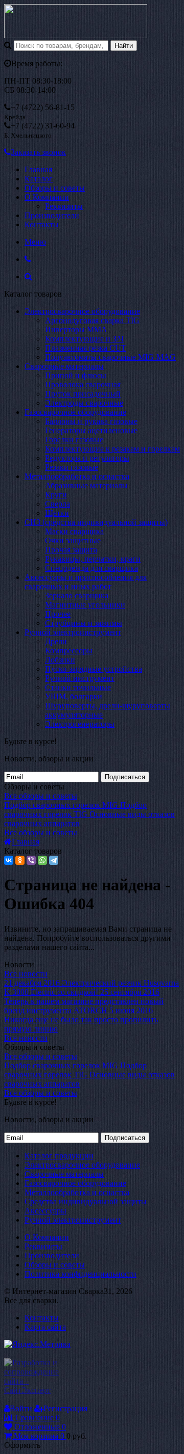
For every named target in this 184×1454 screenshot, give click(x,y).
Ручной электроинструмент (73, 632)
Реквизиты (64, 206)
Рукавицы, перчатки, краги (93, 558)
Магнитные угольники (85, 604)
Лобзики (60, 659)
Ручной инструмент (79, 678)
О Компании (47, 197)
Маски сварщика (74, 531)
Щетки (57, 513)
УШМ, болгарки (73, 696)
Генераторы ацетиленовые (91, 430)
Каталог (39, 178)
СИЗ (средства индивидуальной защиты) (96, 522)
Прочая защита (71, 549)
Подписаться (125, 777)
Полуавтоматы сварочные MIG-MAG (110, 357)
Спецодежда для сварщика (91, 568)
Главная (38, 169)
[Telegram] (53, 860)
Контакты (42, 224)
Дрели (56, 641)
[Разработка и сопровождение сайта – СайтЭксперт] (38, 1390)
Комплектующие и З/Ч (84, 338)
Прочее (58, 614)
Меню (35, 241)
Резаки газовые (71, 467)
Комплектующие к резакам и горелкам (112, 448)
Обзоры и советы (55, 187)
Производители (52, 215)
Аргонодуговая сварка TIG (92, 320)
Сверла (57, 503)
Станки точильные (78, 687)
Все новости (26, 973)
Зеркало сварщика (76, 595)
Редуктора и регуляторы (87, 458)
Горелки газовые (74, 439)
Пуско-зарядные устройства (93, 669)
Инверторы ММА (76, 329)
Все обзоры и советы (40, 795)
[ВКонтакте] (8, 860)
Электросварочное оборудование (82, 311)
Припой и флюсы (75, 375)
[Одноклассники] (20, 860)
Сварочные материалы (64, 366)
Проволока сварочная (83, 384)
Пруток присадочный (83, 393)
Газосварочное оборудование (75, 412)
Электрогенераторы (79, 724)
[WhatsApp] (42, 860)
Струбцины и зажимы (83, 623)
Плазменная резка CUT (85, 347)
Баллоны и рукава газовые (91, 421)
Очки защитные (73, 540)
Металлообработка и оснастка (77, 476)
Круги (56, 494)
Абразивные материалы (86, 485)
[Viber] (31, 860)
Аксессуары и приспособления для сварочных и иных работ (86, 582)
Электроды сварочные (84, 403)
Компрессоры (69, 650)
